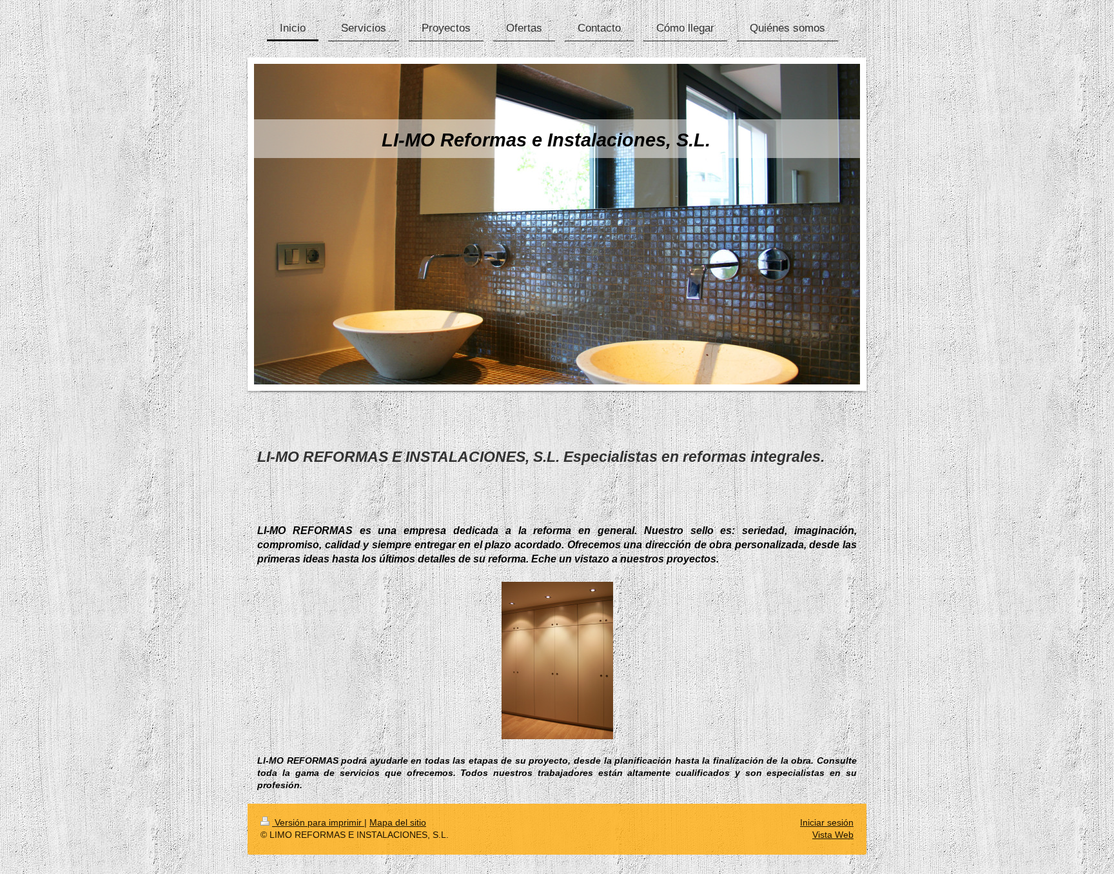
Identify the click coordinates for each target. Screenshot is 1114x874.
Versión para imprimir (318, 822)
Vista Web (833, 834)
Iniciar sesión (827, 822)
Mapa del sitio (397, 822)
